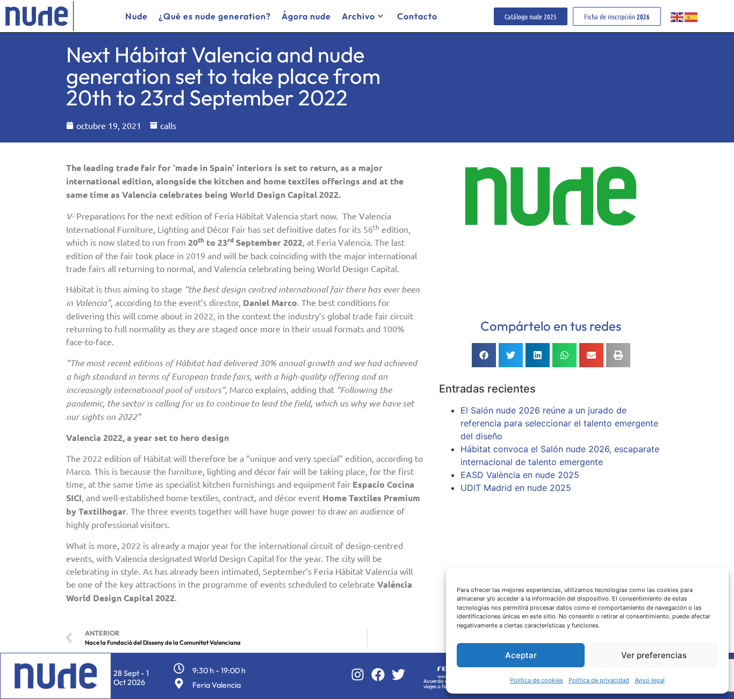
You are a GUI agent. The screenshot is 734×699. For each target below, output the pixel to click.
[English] (678, 16)
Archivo (358, 16)
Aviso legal (650, 680)
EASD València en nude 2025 (519, 474)
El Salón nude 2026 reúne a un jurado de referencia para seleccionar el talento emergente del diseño (559, 423)
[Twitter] (398, 674)
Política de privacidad (599, 680)
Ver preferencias (654, 655)
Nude (136, 16)
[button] (484, 355)
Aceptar (521, 655)
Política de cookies (536, 680)
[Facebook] (378, 674)
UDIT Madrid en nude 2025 (515, 487)
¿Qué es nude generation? (215, 16)
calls (168, 125)
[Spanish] (692, 16)
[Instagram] (357, 674)
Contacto (417, 16)
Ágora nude (306, 16)
